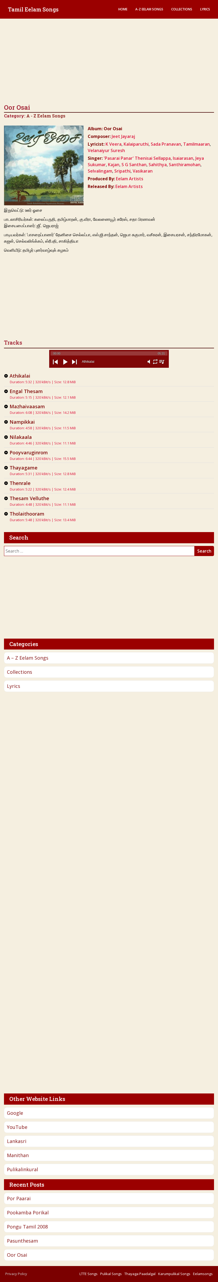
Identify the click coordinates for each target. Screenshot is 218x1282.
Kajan (113, 165)
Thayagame (23, 467)
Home (122, 9)
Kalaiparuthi (136, 144)
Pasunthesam (22, 1241)
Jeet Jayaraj (123, 136)
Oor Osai (17, 1255)
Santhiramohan (184, 165)
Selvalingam (100, 171)
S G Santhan (133, 165)
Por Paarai (19, 1198)
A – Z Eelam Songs (27, 658)
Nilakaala (21, 437)
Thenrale (20, 483)
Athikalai (20, 376)
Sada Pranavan (166, 144)
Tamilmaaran (196, 144)
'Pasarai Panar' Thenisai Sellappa (137, 158)
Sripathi (122, 171)
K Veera (113, 144)
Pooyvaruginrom (29, 452)
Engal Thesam (26, 391)
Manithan (18, 1155)
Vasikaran (143, 171)
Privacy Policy (16, 1273)
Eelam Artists (129, 179)
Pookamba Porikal (28, 1212)
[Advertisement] (109, 61)
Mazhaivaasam (27, 406)
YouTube (17, 1127)
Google (15, 1113)
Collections (181, 9)
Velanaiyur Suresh (106, 150)
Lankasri (16, 1141)
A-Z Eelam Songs (149, 9)
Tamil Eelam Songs (33, 9)
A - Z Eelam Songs (45, 116)
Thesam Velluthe (29, 498)
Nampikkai (22, 422)
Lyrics (205, 9)
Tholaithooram (27, 514)
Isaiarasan (183, 158)
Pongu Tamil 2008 (27, 1226)
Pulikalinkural (22, 1169)
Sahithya (158, 165)
